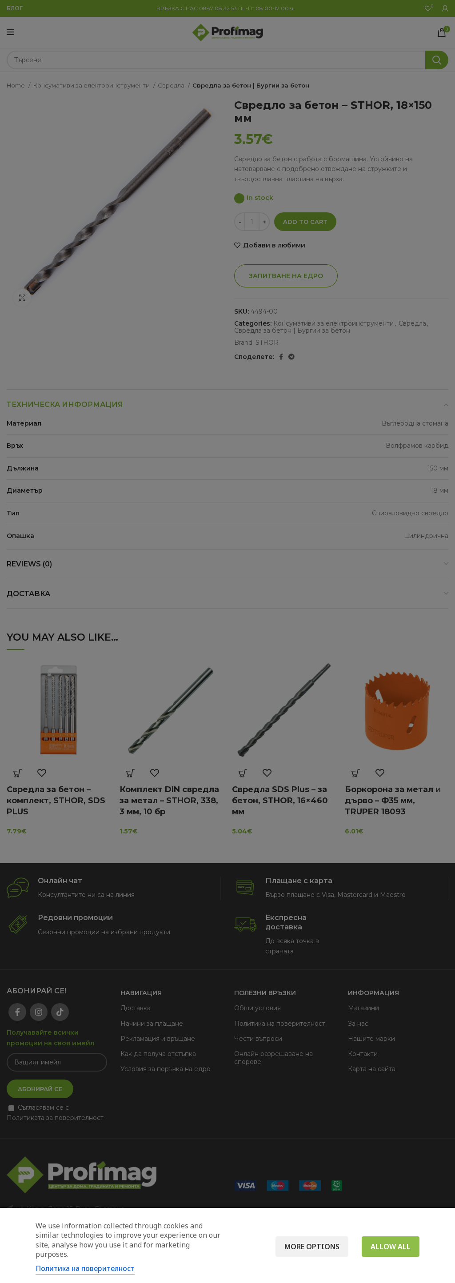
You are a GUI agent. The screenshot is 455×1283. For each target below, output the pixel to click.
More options (311, 1246)
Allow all (391, 1246)
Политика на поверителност (85, 1268)
